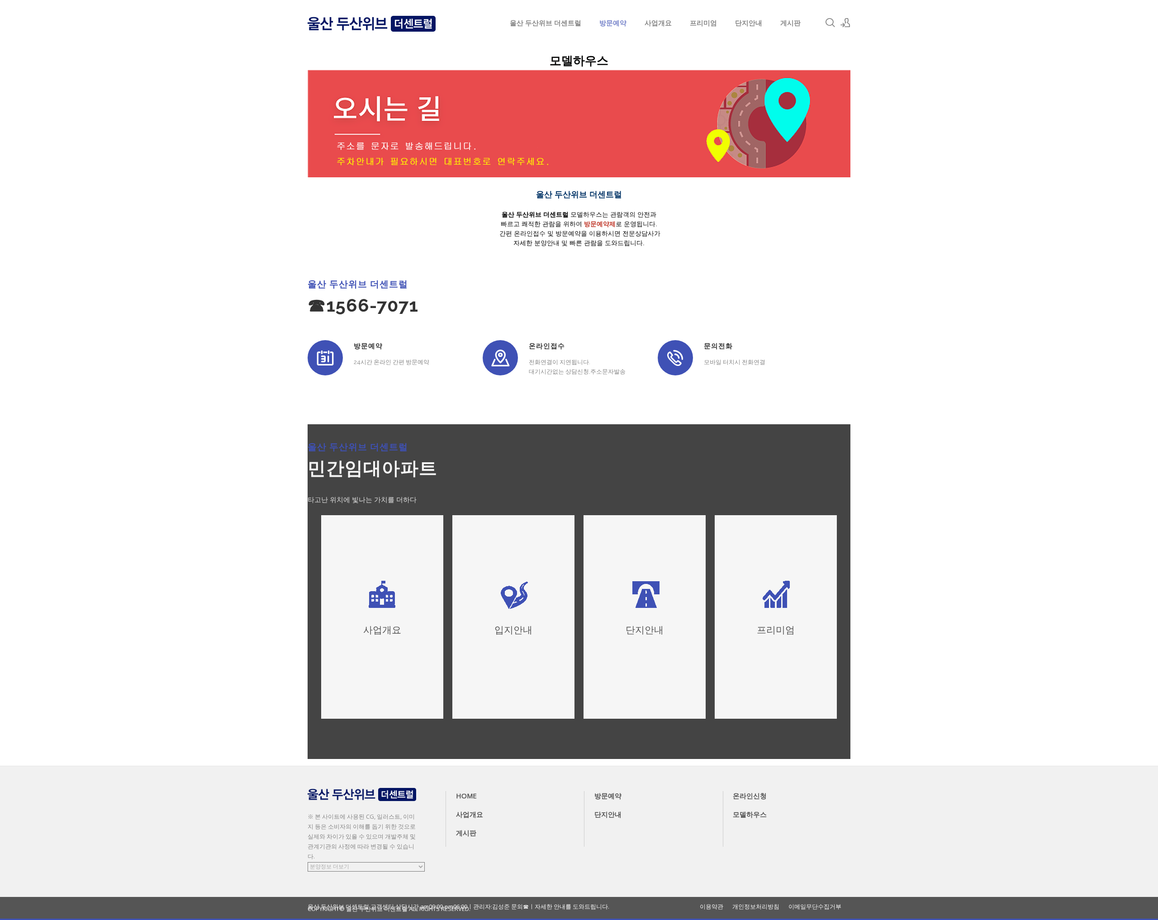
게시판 (790, 22)
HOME (466, 795)
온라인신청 (750, 795)
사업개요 (658, 22)
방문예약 (612, 22)
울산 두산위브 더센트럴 (545, 22)
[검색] (830, 23)
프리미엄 (703, 22)
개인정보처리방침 (755, 907)
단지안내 (748, 22)
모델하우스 (750, 814)
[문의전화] (675, 357)
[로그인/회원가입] (845, 23)
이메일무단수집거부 (814, 907)
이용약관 (711, 907)
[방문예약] (325, 357)
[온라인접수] (500, 357)
